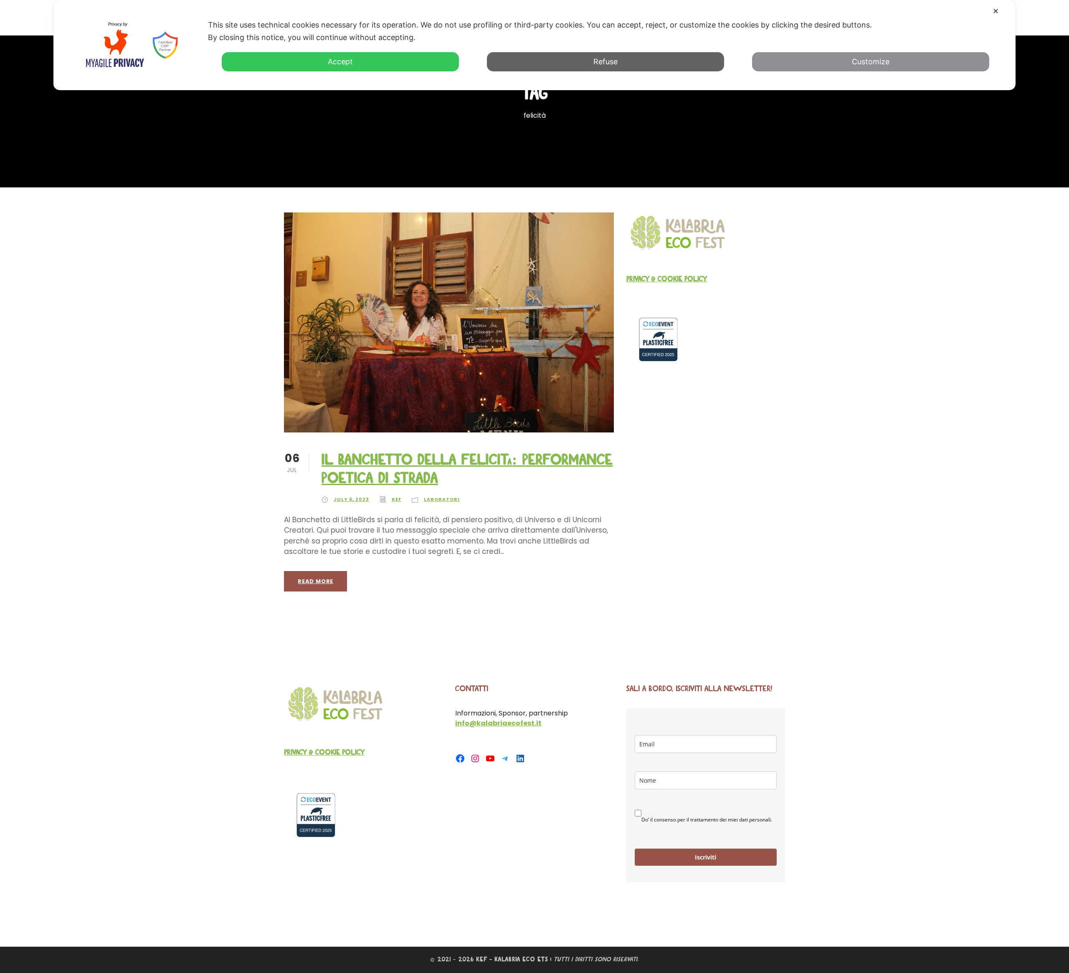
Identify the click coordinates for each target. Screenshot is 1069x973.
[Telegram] (505, 758)
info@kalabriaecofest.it (498, 723)
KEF (396, 499)
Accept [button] (340, 61)
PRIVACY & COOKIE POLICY (666, 279)
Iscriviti (705, 857)
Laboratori (442, 499)
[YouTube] (490, 758)
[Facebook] (460, 758)
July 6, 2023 (351, 499)
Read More (315, 581)
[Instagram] (475, 758)
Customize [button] (870, 61)
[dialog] (534, 45)
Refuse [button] (605, 61)
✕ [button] (996, 11)
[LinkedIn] (520, 758)
